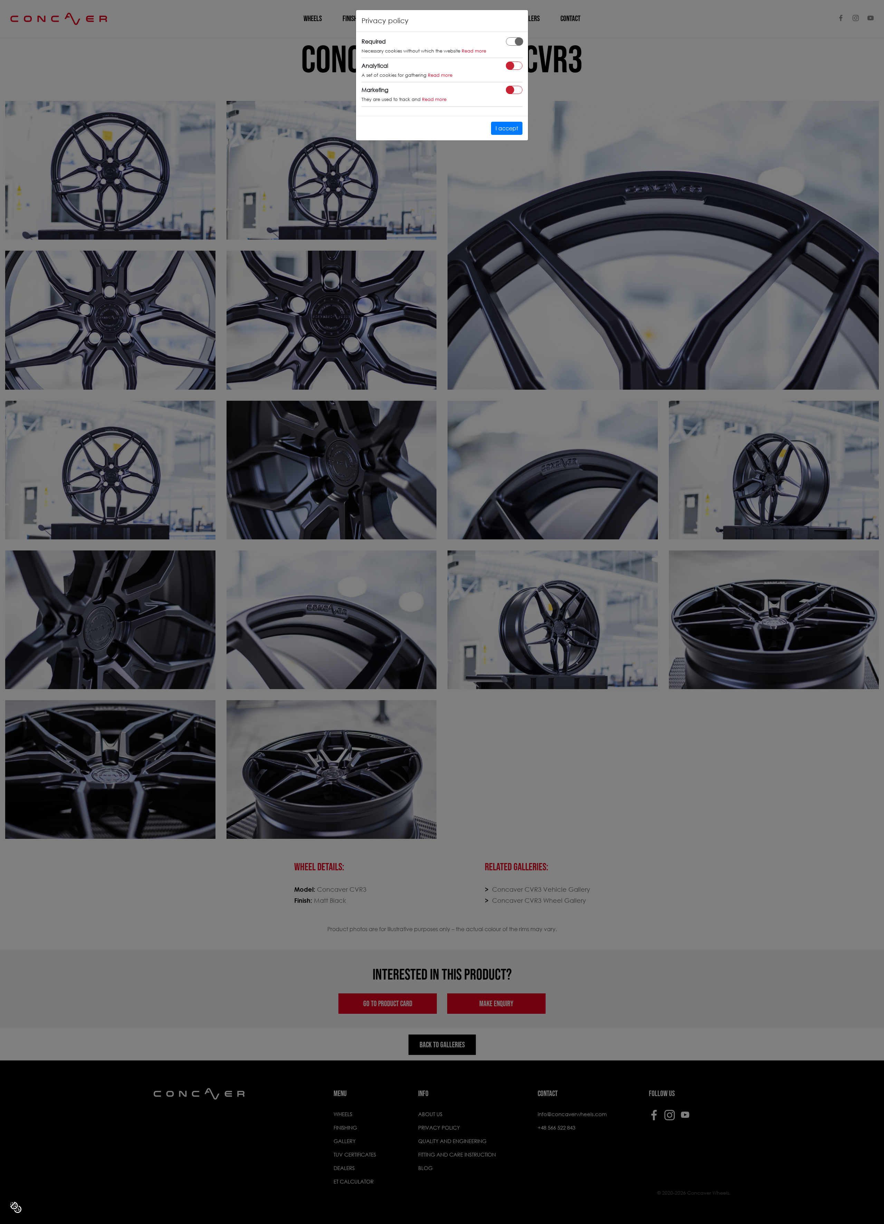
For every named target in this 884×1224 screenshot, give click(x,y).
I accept (507, 128)
